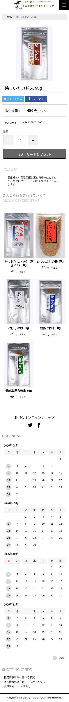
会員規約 (9, 686)
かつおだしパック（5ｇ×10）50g (19, 263)
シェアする (37, 98)
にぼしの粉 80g (18, 328)
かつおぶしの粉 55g (50, 261)
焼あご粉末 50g (50, 328)
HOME (9, 17)
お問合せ (25, 686)
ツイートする (14, 98)
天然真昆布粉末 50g (18, 390)
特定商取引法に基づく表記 (19, 677)
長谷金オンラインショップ (34, 417)
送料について (38, 681)
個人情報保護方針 (14, 681)
